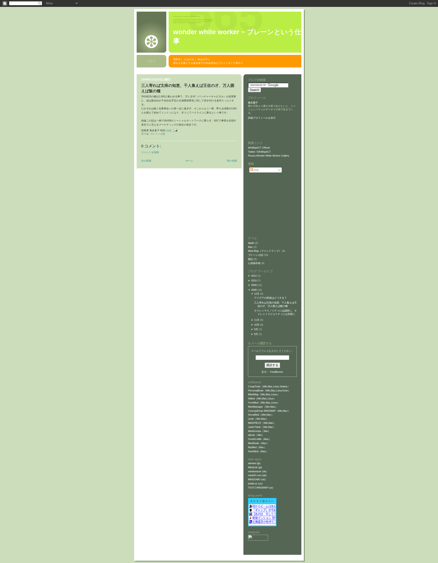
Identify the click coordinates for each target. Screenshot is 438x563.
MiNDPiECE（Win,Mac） (262, 423)
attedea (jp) (254, 463)
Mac (250, 247)
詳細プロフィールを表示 (262, 117)
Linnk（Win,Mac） (258, 418)
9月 (256, 329)
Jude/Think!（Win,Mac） (262, 427)
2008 (254, 289)
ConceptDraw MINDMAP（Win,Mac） (269, 410)
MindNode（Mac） (258, 443)
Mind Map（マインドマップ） (265, 250)
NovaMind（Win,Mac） (261, 414)
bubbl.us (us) (255, 483)
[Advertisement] (220, 72)
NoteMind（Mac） (258, 451)
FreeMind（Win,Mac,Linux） (264, 402)
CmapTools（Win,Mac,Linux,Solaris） (269, 386)
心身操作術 (254, 263)
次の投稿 (146, 160)
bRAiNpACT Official (259, 147)
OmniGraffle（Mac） (259, 439)
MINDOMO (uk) (257, 479)
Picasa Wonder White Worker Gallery (268, 155)
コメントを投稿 (150, 152)
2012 (254, 275)
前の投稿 (232, 160)
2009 (254, 285)
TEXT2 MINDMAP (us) (260, 487)
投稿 (256, 170)
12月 (256, 293)
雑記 (251, 259)
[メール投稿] (174, 130)
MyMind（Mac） (257, 447)
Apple (251, 243)
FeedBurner (276, 371)
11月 (256, 320)
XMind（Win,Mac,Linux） (262, 398)
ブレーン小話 (157, 133)
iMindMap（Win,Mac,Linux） (264, 394)
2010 (254, 280)
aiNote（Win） (256, 435)
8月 (256, 334)
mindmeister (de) (257, 471)
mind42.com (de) (257, 475)
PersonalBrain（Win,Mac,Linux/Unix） (269, 390)
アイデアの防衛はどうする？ (270, 297)
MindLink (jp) (255, 467)
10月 (256, 324)
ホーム (189, 160)
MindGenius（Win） (259, 431)
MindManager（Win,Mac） (263, 406)
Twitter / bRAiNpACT (259, 151)
